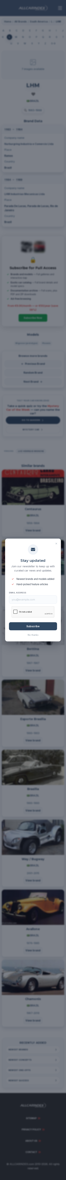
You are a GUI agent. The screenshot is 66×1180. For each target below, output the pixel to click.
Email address (17, 592)
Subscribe (33, 626)
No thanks (33, 635)
